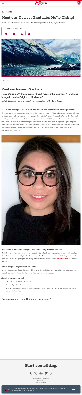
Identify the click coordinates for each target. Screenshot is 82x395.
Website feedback (41, 383)
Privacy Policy (41, 381)
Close (73, 389)
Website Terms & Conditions (25, 390)
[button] (7, 33)
